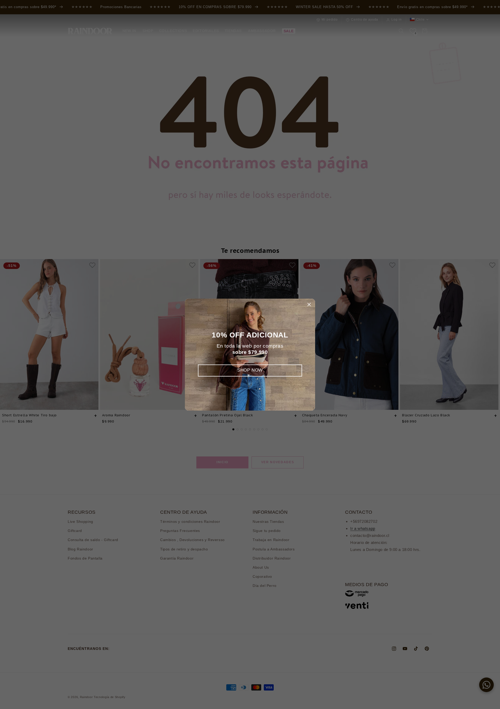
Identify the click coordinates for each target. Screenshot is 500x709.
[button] (309, 305)
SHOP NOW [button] (250, 370)
